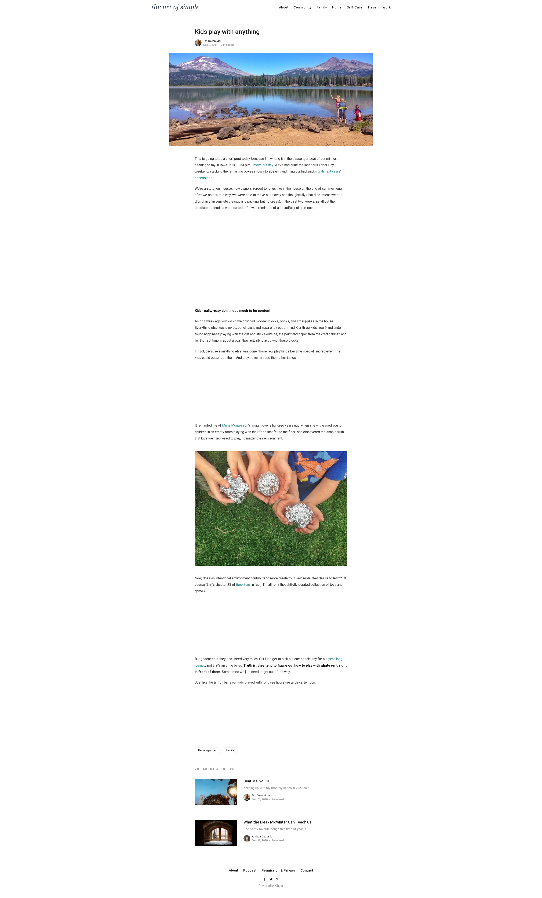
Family (322, 7)
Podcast (250, 870)
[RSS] (277, 879)
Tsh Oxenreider (212, 41)
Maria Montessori (235, 425)
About (284, 7)
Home (337, 7)
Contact (307, 870)
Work (387, 7)
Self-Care (354, 7)
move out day (263, 165)
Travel (372, 7)
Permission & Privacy (279, 870)
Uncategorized (207, 750)
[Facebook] (265, 879)
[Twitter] (271, 879)
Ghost (279, 885)
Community (302, 7)
